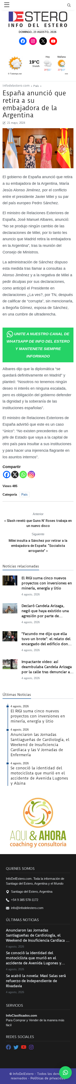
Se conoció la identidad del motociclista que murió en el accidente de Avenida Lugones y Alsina (33, 958)
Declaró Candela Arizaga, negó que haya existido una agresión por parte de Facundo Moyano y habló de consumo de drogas (46, 611)
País (36, 86)
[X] (15, 474)
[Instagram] (31, 474)
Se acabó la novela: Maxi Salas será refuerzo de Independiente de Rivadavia (36, 981)
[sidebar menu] (6, 5)
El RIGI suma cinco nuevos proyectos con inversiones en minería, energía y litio (47, 583)
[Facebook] (6, 474)
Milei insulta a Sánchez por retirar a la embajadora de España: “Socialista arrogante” (38, 546)
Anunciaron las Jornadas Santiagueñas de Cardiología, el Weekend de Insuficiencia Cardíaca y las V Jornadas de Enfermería (37, 935)
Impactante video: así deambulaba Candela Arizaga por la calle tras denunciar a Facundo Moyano (47, 667)
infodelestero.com (16, 86)
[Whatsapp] (23, 474)
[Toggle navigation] (71, 5)
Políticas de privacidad (47, 1078)
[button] (65, 1072)
